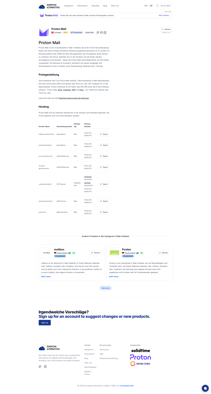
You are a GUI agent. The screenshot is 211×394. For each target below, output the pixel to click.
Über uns (115, 6)
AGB (101, 354)
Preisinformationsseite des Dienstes (73, 98)
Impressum (104, 349)
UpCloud (87, 183)
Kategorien (69, 6)
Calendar (67, 90)
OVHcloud (87, 177)
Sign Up (44, 323)
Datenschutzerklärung (109, 358)
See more (105, 288)
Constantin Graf (127, 386)
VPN (73, 90)
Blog (105, 6)
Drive (60, 90)
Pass (82, 90)
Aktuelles (96, 6)
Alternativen (82, 6)
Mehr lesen (46, 276)
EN (146, 6)
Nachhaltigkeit (90, 367)
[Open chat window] (205, 388)
